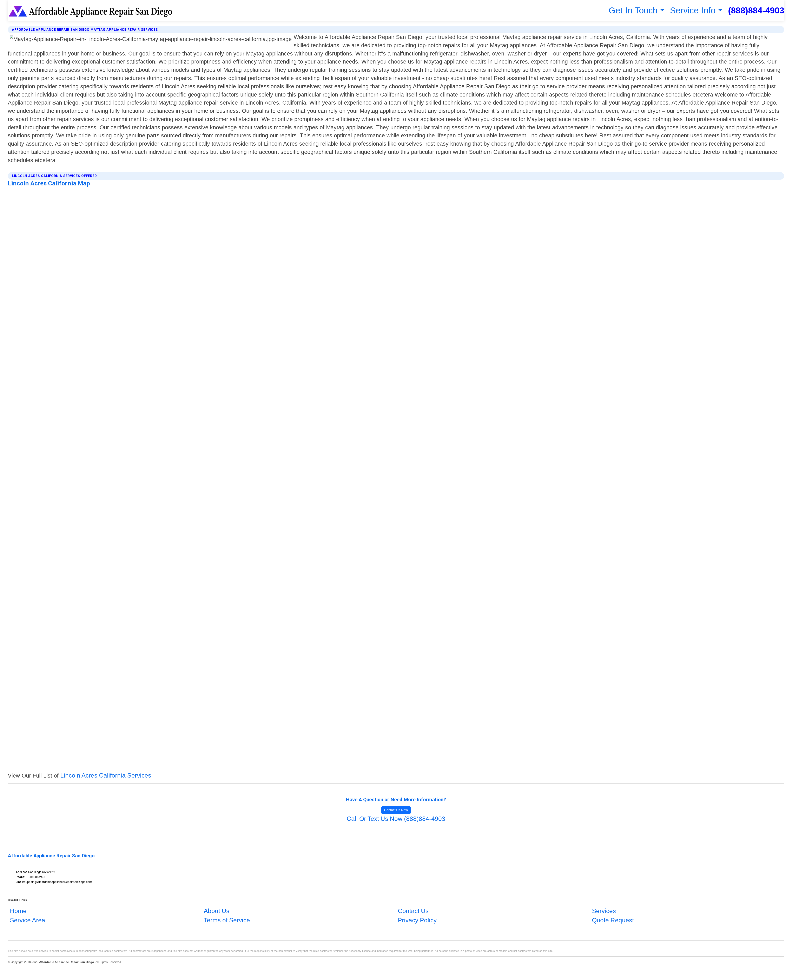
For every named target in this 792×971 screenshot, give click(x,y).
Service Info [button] (692, 10)
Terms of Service (227, 920)
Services (604, 910)
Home (18, 910)
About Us (216, 910)
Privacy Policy (417, 920)
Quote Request (613, 920)
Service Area (27, 920)
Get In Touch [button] (633, 10)
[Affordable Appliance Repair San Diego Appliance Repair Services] (91, 10)
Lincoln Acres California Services (105, 775)
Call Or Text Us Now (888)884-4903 (396, 818)
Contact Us (413, 910)
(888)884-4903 (756, 10)
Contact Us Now (396, 810)
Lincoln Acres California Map (49, 183)
